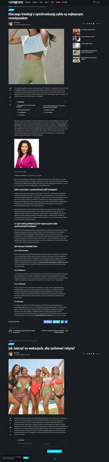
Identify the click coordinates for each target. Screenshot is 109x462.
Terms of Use (11, 458)
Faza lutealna (21, 115)
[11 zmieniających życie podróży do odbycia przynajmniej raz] (76, 52)
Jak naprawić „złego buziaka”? (88, 29)
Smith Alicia (17, 22)
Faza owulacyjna (48, 112)
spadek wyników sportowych (43, 315)
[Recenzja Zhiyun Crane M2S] (76, 38)
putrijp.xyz (16, 2)
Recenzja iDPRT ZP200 (86, 43)
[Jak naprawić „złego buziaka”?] (76, 31)
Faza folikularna (22, 112)
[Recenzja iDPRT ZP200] (76, 45)
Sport (11, 9)
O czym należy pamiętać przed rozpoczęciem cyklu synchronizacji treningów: (53, 106)
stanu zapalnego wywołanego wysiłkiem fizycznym (53, 262)
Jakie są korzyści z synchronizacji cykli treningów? (25, 106)
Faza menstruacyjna (49, 109)
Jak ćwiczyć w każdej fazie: (24, 109)
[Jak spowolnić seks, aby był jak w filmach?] (76, 59)
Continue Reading (54, 451)
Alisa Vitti (17, 125)
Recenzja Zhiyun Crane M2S (88, 36)
